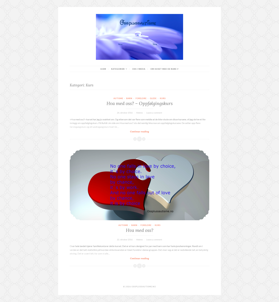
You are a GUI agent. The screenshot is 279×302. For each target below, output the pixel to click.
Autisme (118, 98)
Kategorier (118, 69)
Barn (129, 98)
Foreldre (141, 98)
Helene (139, 112)
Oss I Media (138, 69)
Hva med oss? (139, 230)
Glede (153, 98)
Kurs (163, 98)
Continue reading (148, 131)
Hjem (103, 69)
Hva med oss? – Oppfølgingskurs (140, 103)
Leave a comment (154, 112)
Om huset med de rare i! (164, 69)
